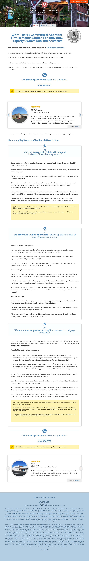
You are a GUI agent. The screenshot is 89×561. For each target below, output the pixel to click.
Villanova (50, 519)
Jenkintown (33, 513)
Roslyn (33, 518)
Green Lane (34, 511)
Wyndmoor (40, 521)
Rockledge (28, 518)
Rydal (44, 518)
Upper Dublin (43, 519)
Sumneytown (21, 519)
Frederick (9, 511)
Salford (48, 518)
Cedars (68, 508)
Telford (27, 519)
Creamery (20, 510)
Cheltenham (73, 508)
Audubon (22, 508)
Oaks (34, 516)
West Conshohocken (63, 519)
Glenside (28, 511)
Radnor (17, 518)
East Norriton (46, 510)
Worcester (79, 519)
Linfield (77, 513)
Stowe (15, 519)
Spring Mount (9, 519)
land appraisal (48, 546)
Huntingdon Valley (16, 513)
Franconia (82, 510)
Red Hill (22, 518)
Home (36, 25)
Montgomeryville (70, 514)
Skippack (67, 518)
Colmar (6, 510)
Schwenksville (60, 518)
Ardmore (17, 508)
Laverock (60, 513)
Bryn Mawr (62, 508)
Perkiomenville (67, 516)
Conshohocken (13, 510)
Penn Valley (53, 516)
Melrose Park (29, 514)
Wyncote (34, 521)
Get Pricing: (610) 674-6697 (79, 1)
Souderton (73, 518)
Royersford (39, 518)
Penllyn (47, 516)
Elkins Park (54, 510)
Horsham (8, 513)
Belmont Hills (36, 508)
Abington (7, 508)
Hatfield (74, 511)
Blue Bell (43, 508)
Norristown (15, 516)
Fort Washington (74, 510)
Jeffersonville (25, 513)
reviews (77, 126)
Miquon (44, 514)
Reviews (52, 497)
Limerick (72, 513)
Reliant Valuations (44, 10)
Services (45, 25)
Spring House (80, 518)
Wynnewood (47, 521)
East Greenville (38, 510)
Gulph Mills (41, 511)
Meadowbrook (21, 514)
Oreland (38, 516)
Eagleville (31, 510)
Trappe (32, 519)
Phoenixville (75, 516)
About (53, 25)
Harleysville (63, 511)
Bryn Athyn (56, 508)
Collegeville (81, 508)
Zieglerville (54, 521)
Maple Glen (14, 514)
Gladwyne (22, 511)
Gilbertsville (16, 511)
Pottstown (12, 518)
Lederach (66, 513)
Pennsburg (59, 516)
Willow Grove (72, 519)
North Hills (22, 516)
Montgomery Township (59, 514)
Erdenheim (60, 510)
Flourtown (66, 510)
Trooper (37, 519)
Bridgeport (49, 508)
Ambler (12, 508)
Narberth (78, 514)
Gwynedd (47, 511)
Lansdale (55, 513)
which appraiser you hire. (55, 47)
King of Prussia (40, 513)
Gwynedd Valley (55, 511)
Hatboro (69, 511)
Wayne (55, 519)
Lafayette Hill (48, 513)
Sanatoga (53, 518)
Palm (42, 516)
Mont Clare (50, 514)
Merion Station (37, 514)
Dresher (26, 510)
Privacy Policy (44, 549)
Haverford (79, 511)
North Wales (29, 516)
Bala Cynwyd (29, 508)
